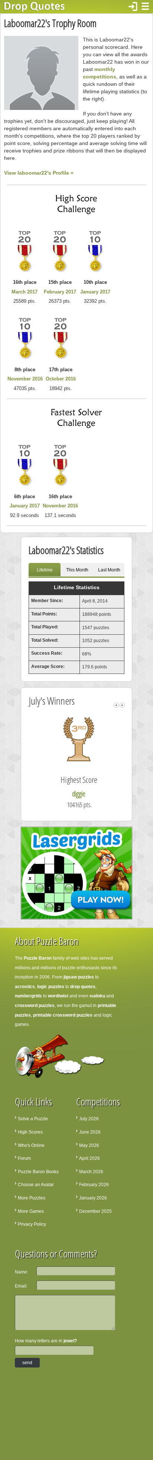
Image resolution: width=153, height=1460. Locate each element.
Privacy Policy (32, 1224)
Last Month (109, 570)
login (133, 6)
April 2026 (89, 1158)
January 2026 (93, 1198)
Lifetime (45, 570)
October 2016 (61, 379)
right (122, 705)
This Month (77, 570)
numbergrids (28, 995)
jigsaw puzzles (79, 977)
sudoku (97, 995)
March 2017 (25, 292)
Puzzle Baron (38, 958)
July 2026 (89, 1118)
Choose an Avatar (36, 1184)
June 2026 (90, 1132)
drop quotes (82, 986)
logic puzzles (50, 986)
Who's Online (31, 1145)
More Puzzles (31, 1198)
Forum (24, 1158)
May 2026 (89, 1145)
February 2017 (60, 292)
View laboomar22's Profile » (39, 173)
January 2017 (95, 292)
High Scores (30, 1132)
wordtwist (58, 995)
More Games (31, 1211)
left (116, 705)
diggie (78, 794)
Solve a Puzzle (33, 1118)
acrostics (25, 986)
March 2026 (91, 1171)
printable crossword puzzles (62, 1015)
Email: (21, 1286)
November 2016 (25, 379)
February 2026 (94, 1184)
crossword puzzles (35, 1005)
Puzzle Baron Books (38, 1171)
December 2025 (95, 1211)
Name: (21, 1272)
